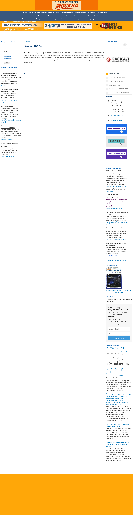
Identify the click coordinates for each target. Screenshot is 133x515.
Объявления (91, 12)
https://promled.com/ (8, 156)
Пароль (6, 51)
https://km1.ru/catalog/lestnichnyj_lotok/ (11, 121)
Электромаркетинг (92, 19)
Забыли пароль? (9, 58)
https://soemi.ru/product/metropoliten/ (11, 102)
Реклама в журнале (80, 16)
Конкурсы (39, 19)
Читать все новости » (113, 468)
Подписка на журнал (28, 19)
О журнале (69, 16)
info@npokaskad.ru (117, 120)
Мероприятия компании (119, 92)
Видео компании (116, 85)
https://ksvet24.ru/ (111, 255)
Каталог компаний (34, 12)
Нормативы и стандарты (51, 19)
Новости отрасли (80, 12)
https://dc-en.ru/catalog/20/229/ (116, 186)
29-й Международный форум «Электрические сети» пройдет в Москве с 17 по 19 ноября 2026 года (118, 350)
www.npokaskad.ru (117, 116)
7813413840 (110, 191)
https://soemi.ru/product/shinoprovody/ (117, 223)
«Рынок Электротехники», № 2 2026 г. (119, 290)
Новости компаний (67, 12)
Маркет (58, 12)
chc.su (3, 86)
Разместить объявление (116, 261)
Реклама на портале (47, 12)
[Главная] (22, 26)
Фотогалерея (42, 16)
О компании (114, 74)
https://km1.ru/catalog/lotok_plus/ (117, 239)
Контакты (64, 19)
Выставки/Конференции (95, 16)
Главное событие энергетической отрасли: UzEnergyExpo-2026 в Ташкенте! (117, 444)
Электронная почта (8, 46)
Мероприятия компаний (29, 16)
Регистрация (7, 56)
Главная (24, 12)
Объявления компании (118, 89)
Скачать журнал (119, 292)
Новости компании (117, 77)
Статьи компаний (102, 12)
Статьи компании (116, 81)
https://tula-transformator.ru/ (115, 208)
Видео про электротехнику (56, 16)
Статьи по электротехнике (76, 19)
